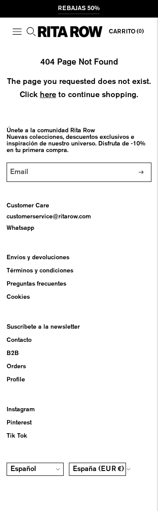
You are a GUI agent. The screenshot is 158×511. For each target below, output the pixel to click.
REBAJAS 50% (79, 8)
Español (23, 469)
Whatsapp (20, 228)
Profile (16, 379)
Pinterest (19, 422)
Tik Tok (17, 436)
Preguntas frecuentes (36, 283)
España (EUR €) (98, 469)
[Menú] (17, 31)
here (48, 94)
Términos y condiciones (40, 270)
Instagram (21, 409)
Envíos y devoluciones (38, 257)
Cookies (18, 297)
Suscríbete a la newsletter (43, 327)
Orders (16, 366)
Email (21, 162)
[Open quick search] (31, 31)
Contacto (19, 340)
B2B (13, 353)
